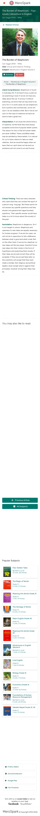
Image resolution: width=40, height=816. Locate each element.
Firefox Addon (13, 767)
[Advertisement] (20, 174)
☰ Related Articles (11, 25)
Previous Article (22, 500)
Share (20, 75)
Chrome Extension (14, 774)
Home (6, 82)
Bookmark (9, 75)
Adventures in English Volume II (23, 82)
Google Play (12, 781)
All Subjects (22, 506)
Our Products (13, 788)
